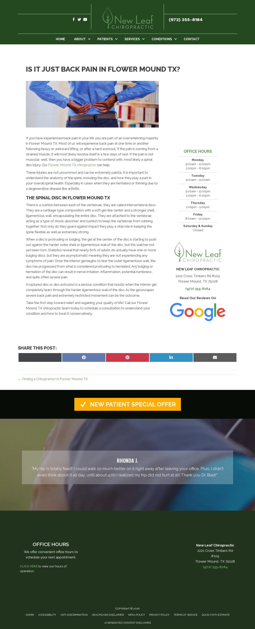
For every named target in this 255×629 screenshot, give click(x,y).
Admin (30, 614)
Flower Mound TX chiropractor (72, 165)
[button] (89, 39)
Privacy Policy (159, 614)
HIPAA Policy (136, 614)
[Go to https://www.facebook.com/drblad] (74, 20)
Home (60, 39)
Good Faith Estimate (216, 614)
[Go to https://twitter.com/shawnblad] (79, 20)
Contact (191, 39)
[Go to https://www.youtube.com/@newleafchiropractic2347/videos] (85, 20)
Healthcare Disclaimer (108, 614)
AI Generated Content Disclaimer (127, 622)
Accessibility (47, 614)
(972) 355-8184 (186, 19)
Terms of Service (186, 614)
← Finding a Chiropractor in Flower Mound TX (53, 379)
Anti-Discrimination (74, 614)
